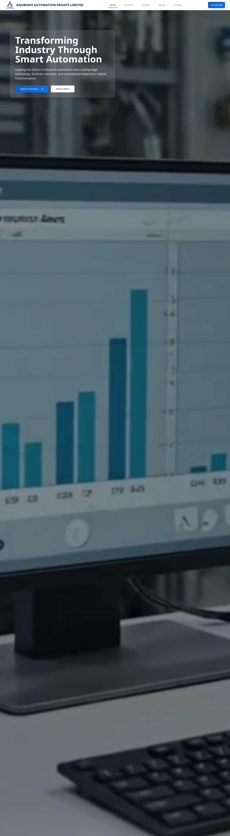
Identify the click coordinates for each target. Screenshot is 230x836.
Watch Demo (62, 88)
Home (113, 4)
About (162, 4)
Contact (178, 4)
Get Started (216, 4)
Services (129, 4)
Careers (146, 4)
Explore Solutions (29, 88)
